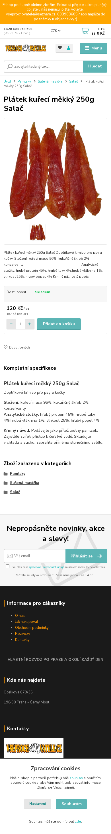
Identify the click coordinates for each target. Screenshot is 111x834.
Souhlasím (71, 804)
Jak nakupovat (26, 621)
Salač (73, 81)
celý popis (80, 276)
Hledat (95, 66)
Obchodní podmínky (32, 627)
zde (78, 821)
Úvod (7, 81)
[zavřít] (103, 6)
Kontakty (22, 639)
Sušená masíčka (50, 81)
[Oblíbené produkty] (60, 48)
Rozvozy (22, 633)
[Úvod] (25, 48)
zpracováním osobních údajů (46, 567)
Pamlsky (24, 81)
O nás (20, 615)
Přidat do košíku (59, 324)
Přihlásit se (82, 556)
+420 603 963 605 (18, 29)
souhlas (76, 778)
